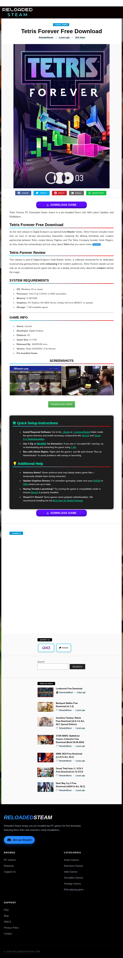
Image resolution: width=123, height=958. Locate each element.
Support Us (10, 871)
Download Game (64, 204)
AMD (25, 484)
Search (41, 661)
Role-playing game (73, 889)
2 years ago (64, 37)
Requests (9, 865)
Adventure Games (73, 865)
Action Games (71, 859)
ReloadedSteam (46, 37)
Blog (6, 915)
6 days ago (81, 692)
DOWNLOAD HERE (61, 404)
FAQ (6, 909)
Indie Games (70, 871)
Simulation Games (73, 877)
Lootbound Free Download (69, 688)
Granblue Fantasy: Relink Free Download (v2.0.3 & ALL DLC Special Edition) (70, 721)
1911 (80, 37)
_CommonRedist (81, 432)
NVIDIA (96, 480)
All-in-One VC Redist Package (68, 500)
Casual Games (61, 24)
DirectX (85, 435)
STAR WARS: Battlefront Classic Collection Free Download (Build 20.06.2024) (70, 739)
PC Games (10, 859)
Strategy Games (72, 883)
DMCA (7, 921)
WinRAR (41, 443)
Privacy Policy (11, 927)
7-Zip (73, 447)
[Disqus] (61, 581)
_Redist (66, 432)
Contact (8, 933)
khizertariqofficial (66, 692)
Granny (96, 244)
